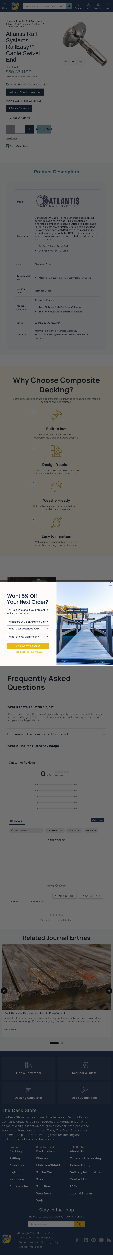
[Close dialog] (110, 584)
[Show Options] (47, 622)
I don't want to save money (28, 652)
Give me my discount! (28, 646)
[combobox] (27, 622)
